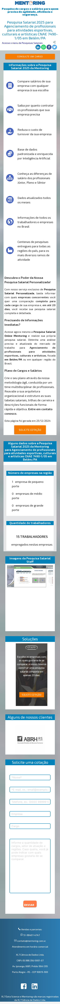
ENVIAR (29, 905)
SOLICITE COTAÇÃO (30, 429)
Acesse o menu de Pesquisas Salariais (22, 42)
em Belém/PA (13, 359)
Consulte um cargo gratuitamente (30, 57)
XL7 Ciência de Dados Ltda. (30, 954)
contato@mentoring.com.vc (31, 940)
